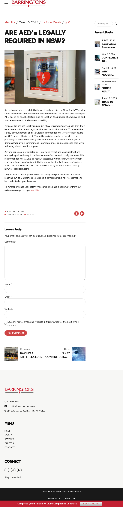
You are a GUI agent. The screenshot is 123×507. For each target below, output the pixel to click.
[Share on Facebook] (76, 213)
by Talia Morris (51, 22)
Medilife (9, 22)
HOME (7, 431)
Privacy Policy (54, 498)
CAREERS (9, 443)
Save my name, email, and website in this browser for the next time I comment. (43, 323)
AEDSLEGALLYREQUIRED (16, 211)
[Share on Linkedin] (82, 213)
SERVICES (9, 439)
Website (9, 309)
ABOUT (8, 435)
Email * (8, 296)
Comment (10, 241)
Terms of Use (69, 498)
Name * (8, 284)
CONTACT (9, 447)
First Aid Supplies (14, 215)
